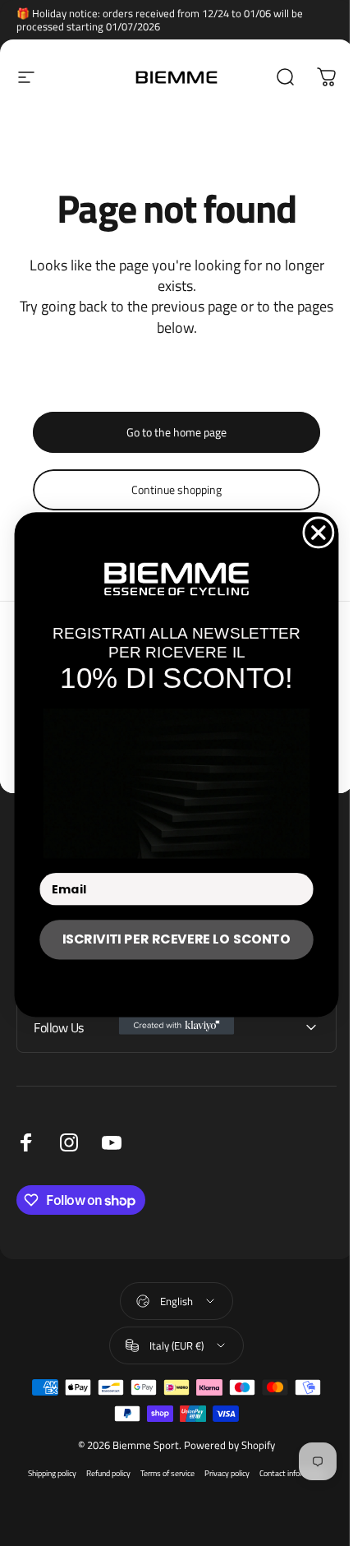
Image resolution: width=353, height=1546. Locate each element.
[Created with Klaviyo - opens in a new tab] (169, 1025)
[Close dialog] (312, 532)
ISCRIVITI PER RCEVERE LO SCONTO (170, 939)
